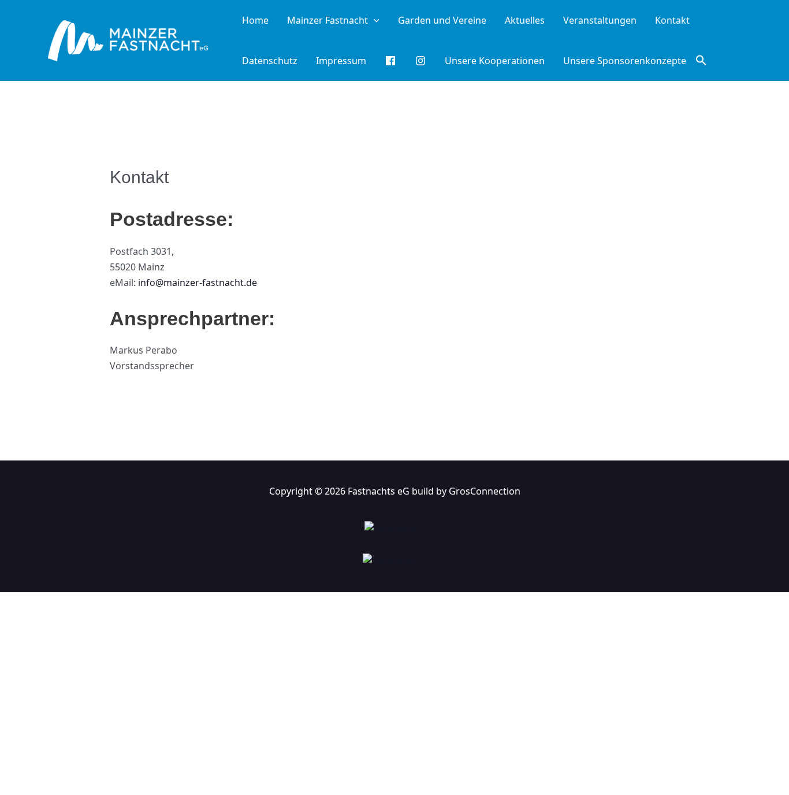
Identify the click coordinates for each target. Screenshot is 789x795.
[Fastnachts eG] (134, 39)
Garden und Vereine (442, 20)
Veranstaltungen (600, 20)
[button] (701, 60)
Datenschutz (269, 60)
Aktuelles (525, 20)
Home (255, 20)
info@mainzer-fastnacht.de (197, 282)
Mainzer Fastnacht (327, 20)
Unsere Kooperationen (495, 60)
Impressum (341, 60)
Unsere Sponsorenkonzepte (624, 60)
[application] (373, 20)
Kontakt (672, 20)
